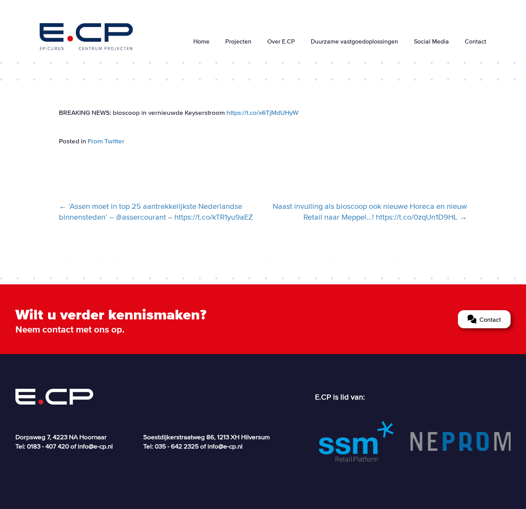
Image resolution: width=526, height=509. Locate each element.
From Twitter (106, 140)
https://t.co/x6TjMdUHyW (262, 112)
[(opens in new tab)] (356, 441)
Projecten (238, 41)
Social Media (431, 41)
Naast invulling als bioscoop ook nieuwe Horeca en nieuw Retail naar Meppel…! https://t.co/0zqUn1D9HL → (370, 211)
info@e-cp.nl (95, 446)
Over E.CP (281, 41)
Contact (475, 41)
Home (201, 41)
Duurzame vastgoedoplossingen (354, 41)
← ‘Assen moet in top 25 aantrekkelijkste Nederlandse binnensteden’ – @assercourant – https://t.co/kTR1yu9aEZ (156, 211)
